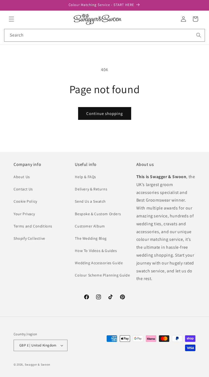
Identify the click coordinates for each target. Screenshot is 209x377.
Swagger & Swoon (38, 364)
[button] (11, 19)
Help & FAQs (85, 176)
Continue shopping (104, 113)
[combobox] (104, 35)
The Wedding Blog (91, 238)
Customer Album (90, 226)
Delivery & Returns (91, 189)
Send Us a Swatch (90, 201)
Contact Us (23, 189)
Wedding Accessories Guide (99, 262)
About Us (22, 176)
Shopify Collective (29, 238)
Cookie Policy (25, 201)
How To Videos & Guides (96, 250)
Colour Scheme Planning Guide (102, 275)
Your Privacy (24, 213)
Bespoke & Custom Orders (98, 213)
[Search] (199, 35)
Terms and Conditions (33, 226)
